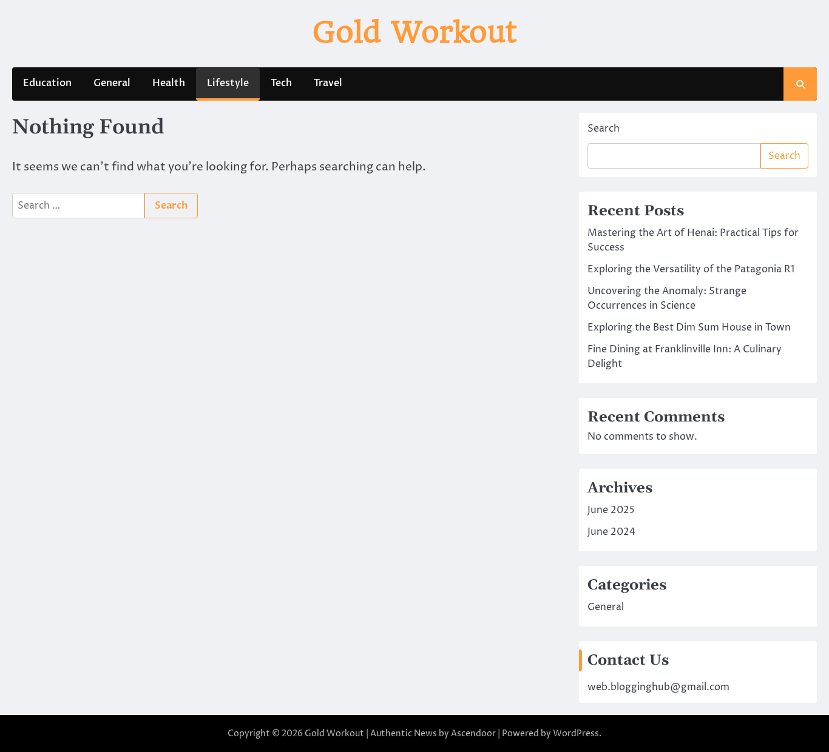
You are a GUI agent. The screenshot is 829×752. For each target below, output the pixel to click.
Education (47, 83)
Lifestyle (228, 83)
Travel (328, 83)
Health (168, 83)
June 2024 (611, 532)
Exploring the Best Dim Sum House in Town (689, 327)
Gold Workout (415, 32)
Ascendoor (473, 733)
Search (603, 128)
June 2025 (611, 510)
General (111, 83)
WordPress (576, 733)
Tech (281, 83)
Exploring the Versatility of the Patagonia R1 (690, 269)
